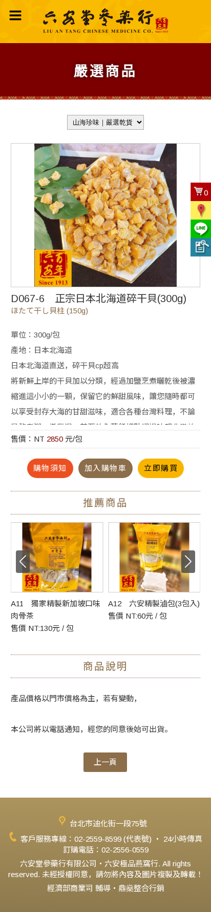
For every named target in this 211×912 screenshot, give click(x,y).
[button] (188, 561)
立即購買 (161, 468)
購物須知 (50, 468)
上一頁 (105, 762)
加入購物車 (106, 468)
